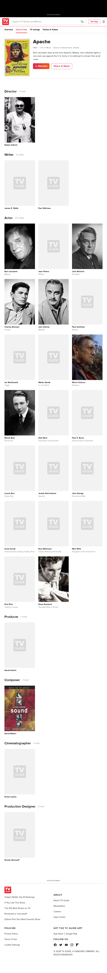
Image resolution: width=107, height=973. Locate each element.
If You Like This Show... (15, 902)
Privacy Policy (11, 933)
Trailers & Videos (50, 29)
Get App (94, 21)
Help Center (59, 917)
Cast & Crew (21, 29)
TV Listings (35, 29)
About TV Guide (61, 900)
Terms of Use (10, 939)
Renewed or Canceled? (15, 913)
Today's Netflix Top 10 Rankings (19, 897)
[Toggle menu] (104, 22)
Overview (8, 29)
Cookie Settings (12, 944)
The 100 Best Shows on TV (17, 908)
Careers (57, 911)
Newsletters (59, 906)
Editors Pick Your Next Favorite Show (22, 919)
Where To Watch (62, 66)
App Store (58, 933)
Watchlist (42, 66)
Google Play (71, 933)
